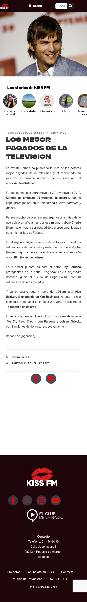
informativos (56, 133)
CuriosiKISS (21, 357)
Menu (37, 6)
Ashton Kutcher (24, 363)
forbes (44, 363)
